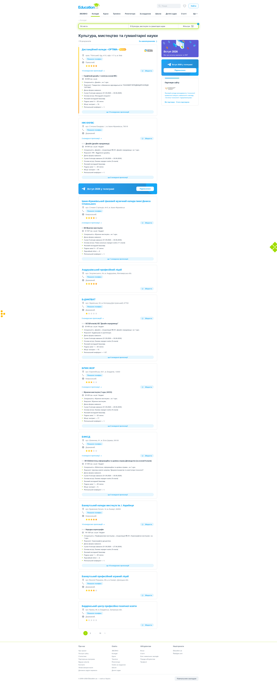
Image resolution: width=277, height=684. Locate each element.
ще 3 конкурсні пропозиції (118, 494)
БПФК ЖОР (88, 368)
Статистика (82, 656)
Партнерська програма (86, 659)
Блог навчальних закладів (149, 656)
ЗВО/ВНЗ (115, 651)
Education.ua (177, 651)
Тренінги (115, 659)
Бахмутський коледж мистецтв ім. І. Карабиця (108, 505)
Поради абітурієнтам (147, 659)
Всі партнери (170, 102)
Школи (114, 667)
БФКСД (86, 436)
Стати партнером (182, 102)
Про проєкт (82, 651)
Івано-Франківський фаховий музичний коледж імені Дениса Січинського (116, 202)
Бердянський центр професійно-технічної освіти (109, 606)
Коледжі (83, 20)
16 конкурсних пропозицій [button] (92, 524)
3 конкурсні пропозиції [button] (91, 138)
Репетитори (116, 662)
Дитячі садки (116, 670)
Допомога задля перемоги (87, 670)
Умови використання (85, 667)
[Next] (105, 633)
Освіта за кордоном (119, 665)
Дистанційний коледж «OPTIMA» (100, 49)
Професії (143, 662)
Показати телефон (94, 59)
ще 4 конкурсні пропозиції (118, 357)
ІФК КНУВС (88, 122)
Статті (142, 653)
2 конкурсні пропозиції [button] (91, 222)
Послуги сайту (83, 653)
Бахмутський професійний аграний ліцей (105, 576)
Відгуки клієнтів (83, 662)
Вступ (142, 651)
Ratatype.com (178, 653)
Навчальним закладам (186, 678)
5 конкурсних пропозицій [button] (92, 318)
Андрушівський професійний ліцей (102, 269)
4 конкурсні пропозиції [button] (91, 455)
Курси (114, 656)
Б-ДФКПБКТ (88, 299)
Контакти (81, 665)
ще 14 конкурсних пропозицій (117, 112)
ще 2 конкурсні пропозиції (118, 177)
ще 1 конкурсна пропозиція (117, 259)
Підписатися (145, 188)
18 (100, 633)
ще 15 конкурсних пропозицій (117, 565)
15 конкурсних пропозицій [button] (92, 70)
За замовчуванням (147, 41)
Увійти (193, 6)
